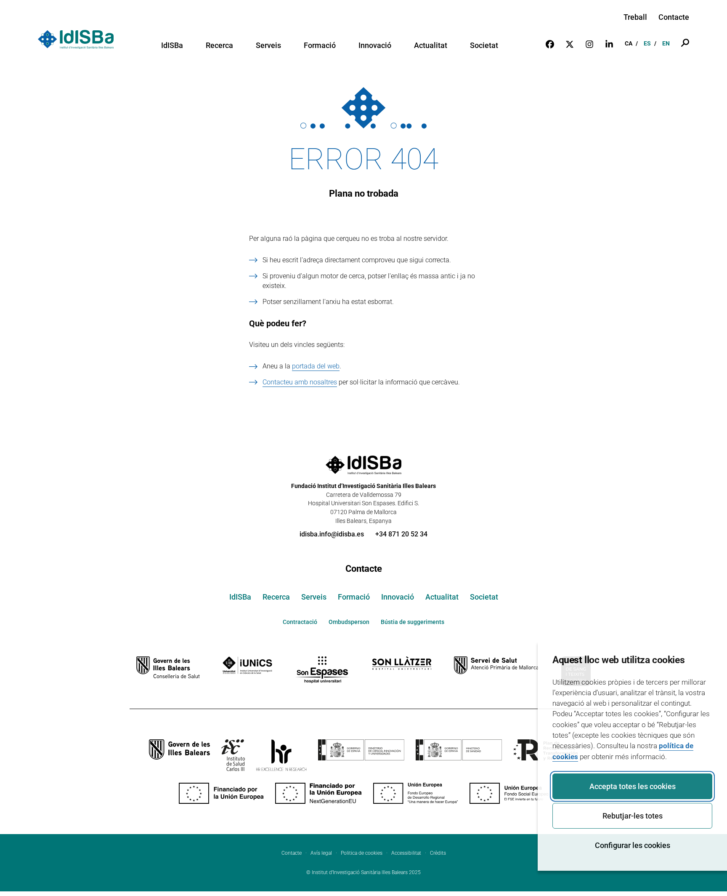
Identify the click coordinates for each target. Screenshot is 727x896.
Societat (484, 45)
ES (647, 43)
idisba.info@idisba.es (332, 534)
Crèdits (438, 853)
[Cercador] (685, 43)
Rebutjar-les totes (632, 815)
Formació (320, 45)
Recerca (219, 45)
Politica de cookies (361, 853)
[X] (569, 43)
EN (666, 43)
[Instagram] (589, 43)
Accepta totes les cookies (632, 786)
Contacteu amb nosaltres (300, 382)
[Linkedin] (609, 43)
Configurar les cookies (632, 845)
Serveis (268, 45)
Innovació (374, 45)
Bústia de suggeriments (412, 622)
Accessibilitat (406, 853)
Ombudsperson (349, 622)
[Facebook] (550, 43)
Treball (635, 17)
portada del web (316, 366)
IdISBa (172, 45)
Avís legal (321, 853)
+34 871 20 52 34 (401, 534)
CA (628, 43)
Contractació (300, 622)
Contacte (673, 17)
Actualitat (430, 45)
